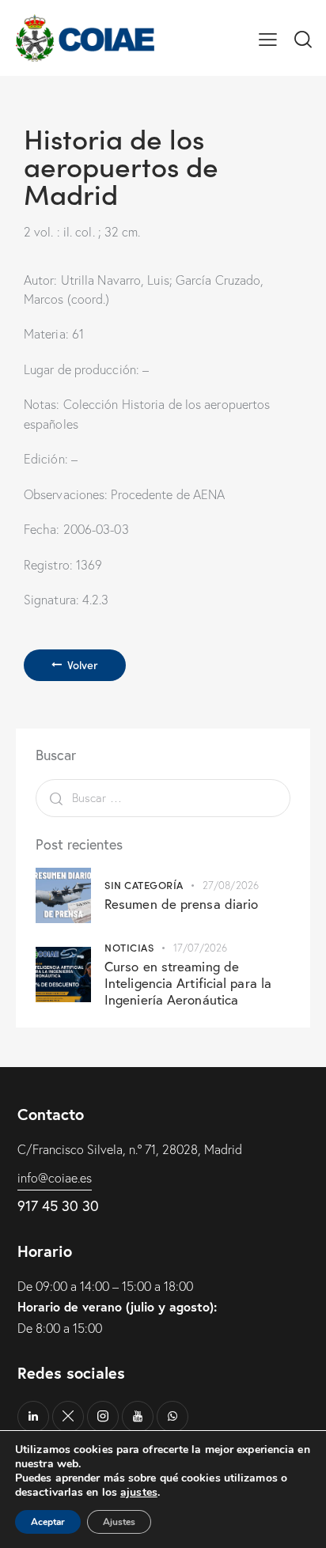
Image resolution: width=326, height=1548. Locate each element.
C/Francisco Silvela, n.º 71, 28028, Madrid (129, 1149)
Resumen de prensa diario (181, 904)
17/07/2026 (200, 947)
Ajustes (119, 1522)
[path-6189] (68, 1417)
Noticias (129, 947)
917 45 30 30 (58, 1205)
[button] (268, 37)
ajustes (138, 1493)
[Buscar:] (163, 797)
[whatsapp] (172, 1417)
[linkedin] (33, 1417)
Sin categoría (144, 884)
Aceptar (48, 1522)
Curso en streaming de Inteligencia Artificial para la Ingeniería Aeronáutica (187, 983)
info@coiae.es (54, 1178)
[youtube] (138, 1417)
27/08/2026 (231, 885)
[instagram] (103, 1417)
